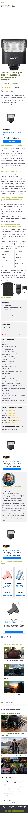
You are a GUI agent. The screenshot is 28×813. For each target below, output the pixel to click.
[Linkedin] (10, 637)
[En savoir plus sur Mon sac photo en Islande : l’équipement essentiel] (14, 669)
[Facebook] (2, 637)
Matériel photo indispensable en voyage (10, 713)
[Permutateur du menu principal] (25, 2)
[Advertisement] (14, 24)
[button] (17, 2)
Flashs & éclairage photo (15, 83)
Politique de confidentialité (17, 811)
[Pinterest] (7, 637)
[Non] (26, 809)
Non (9, 811)
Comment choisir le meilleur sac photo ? (13, 660)
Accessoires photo (6, 83)
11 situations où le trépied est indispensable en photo (13, 755)
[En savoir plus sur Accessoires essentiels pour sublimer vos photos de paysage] (14, 687)
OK (5, 811)
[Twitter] (4, 637)
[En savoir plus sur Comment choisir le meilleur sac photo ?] (14, 652)
